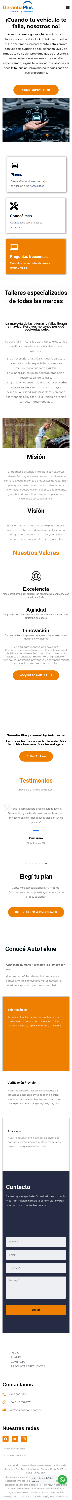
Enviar (36, 1310)
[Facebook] (6, 1439)
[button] (6, 433)
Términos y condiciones (15, 1455)
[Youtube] (15, 1439)
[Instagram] (24, 1439)
